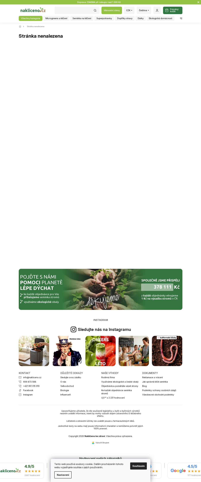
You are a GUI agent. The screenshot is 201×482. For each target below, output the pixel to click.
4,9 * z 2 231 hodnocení (113, 397)
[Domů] (21, 26)
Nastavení (63, 474)
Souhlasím (138, 466)
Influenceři (65, 394)
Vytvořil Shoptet (102, 443)
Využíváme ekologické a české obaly (120, 381)
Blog (144, 386)
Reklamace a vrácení (152, 377)
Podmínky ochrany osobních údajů (159, 390)
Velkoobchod (67, 386)
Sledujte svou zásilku (70, 377)
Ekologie (64, 390)
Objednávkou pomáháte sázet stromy (119, 386)
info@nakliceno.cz (32, 377)
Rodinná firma (108, 377)
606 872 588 (29, 381)
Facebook (28, 390)
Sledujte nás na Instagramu (104, 329)
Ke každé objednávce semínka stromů (116, 392)
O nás (63, 381)
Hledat (97, 11)
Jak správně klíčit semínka (155, 381)
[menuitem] (30, 18)
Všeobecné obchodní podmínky (158, 394)
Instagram (28, 394)
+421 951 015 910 (31, 386)
